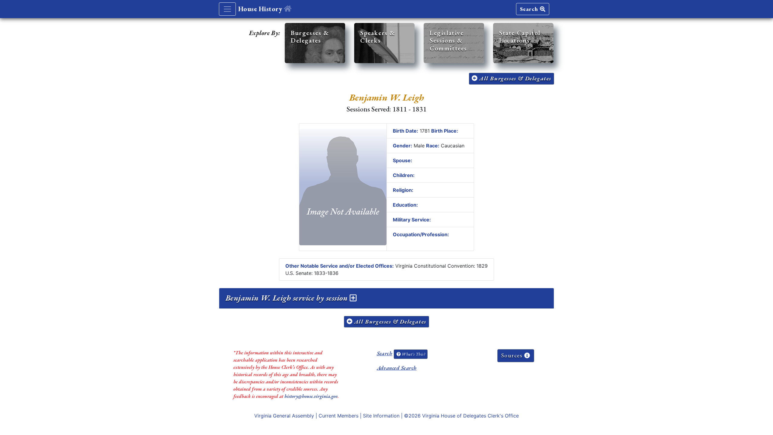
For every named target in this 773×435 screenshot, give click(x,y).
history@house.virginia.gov (311, 396)
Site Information (381, 416)
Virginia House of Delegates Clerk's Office (470, 416)
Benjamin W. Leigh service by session (288, 298)
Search (530, 8)
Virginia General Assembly (284, 416)
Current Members (338, 416)
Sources (512, 355)
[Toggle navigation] (227, 9)
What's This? (413, 354)
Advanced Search (397, 367)
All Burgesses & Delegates (514, 78)
